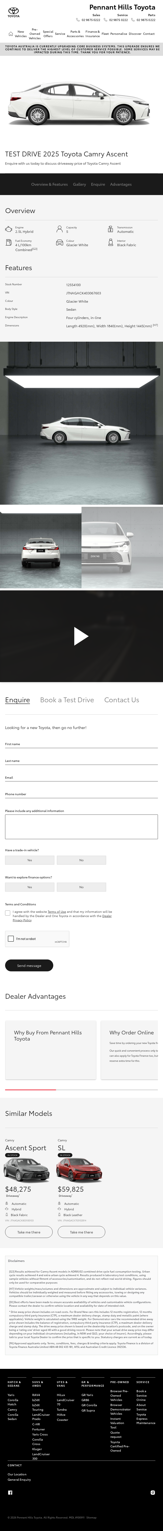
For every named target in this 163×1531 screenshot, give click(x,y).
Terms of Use (57, 911)
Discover (135, 33)
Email (9, 777)
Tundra (62, 1409)
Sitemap (91, 1517)
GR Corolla (89, 1405)
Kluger (37, 1449)
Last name (12, 760)
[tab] (22, 699)
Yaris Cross (40, 1434)
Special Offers (48, 33)
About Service (141, 1407)
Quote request (115, 1434)
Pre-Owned (119, 1382)
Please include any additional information (34, 811)
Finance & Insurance (93, 33)
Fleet (105, 33)
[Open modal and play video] (81, 636)
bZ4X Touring (37, 1407)
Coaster (62, 1419)
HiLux (61, 1395)
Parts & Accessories (75, 33)
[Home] (11, 33)
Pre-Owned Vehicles (35, 33)
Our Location (17, 1474)
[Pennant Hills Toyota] (14, 12)
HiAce (61, 1414)
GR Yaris (87, 1395)
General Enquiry (19, 1479)
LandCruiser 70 (65, 1402)
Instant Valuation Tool (117, 1422)
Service (60, 33)
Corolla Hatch (13, 1402)
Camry (12, 1409)
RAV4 (36, 1395)
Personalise (118, 33)
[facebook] (10, 1492)
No (81, 860)
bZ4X (36, 1400)
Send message (29, 965)
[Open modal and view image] (81, 423)
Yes (29, 860)
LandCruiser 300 (41, 1456)
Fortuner (38, 1429)
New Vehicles (21, 33)
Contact (149, 33)
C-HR (36, 1424)
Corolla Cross (37, 1441)
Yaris (11, 1395)
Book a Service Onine (141, 1395)
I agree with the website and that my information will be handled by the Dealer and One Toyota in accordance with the (62, 916)
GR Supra (88, 1410)
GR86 (85, 1400)
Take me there (28, 1231)
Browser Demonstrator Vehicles (120, 1409)
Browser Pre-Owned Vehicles (119, 1395)
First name (12, 744)
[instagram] (152, 1492)
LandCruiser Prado (41, 1416)
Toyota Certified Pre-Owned (119, 1446)
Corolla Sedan (13, 1416)
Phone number (15, 794)
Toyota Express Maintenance (145, 1418)
